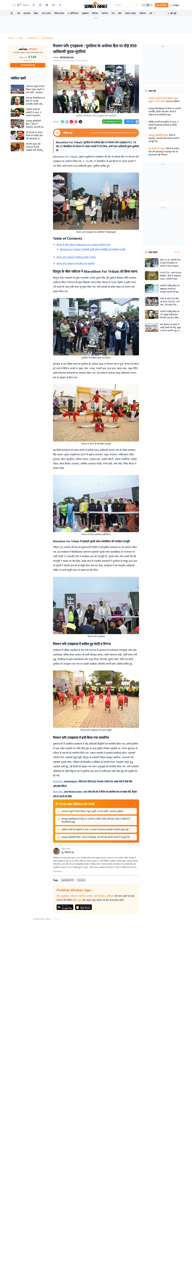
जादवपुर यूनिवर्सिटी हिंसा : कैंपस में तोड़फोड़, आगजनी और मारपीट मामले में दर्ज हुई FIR (95, 837)
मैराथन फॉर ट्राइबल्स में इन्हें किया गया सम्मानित (75, 263)
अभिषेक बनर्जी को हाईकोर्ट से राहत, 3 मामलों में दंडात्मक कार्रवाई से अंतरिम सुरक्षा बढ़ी (95, 829)
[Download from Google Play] (65, 907)
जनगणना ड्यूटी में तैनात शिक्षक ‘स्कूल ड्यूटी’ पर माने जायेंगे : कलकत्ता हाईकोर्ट (92, 811)
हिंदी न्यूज (77, 900)
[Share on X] (80, 121)
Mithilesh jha (67, 57)
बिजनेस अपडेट (86, 896)
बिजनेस (95, 13)
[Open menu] (11, 13)
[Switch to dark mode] (147, 5)
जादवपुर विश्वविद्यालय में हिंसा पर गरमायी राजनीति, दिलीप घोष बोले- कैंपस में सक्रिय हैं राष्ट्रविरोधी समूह (95, 820)
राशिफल (142, 13)
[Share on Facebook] (67, 121)
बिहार (36, 13)
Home (11, 38)
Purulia (81, 880)
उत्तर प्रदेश (46, 13)
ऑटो (120, 13)
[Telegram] (60, 5)
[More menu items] (154, 13)
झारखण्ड (27, 13)
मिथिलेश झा (69, 852)
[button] (96, 89)
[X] (47, 5)
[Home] (96, 5)
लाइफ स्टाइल (130, 13)
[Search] (136, 5)
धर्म (150, 13)
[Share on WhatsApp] (62, 121)
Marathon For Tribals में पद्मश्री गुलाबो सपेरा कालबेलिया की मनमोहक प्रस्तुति (92, 249)
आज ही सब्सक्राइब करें (28, 65)
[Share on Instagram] (76, 121)
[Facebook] (33, 5)
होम (18, 13)
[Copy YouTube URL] (71, 121)
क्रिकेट (101, 896)
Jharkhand (32, 38)
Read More (57, 871)
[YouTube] (53, 5)
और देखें (176, 252)
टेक (113, 13)
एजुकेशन (85, 13)
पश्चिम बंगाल (59, 13)
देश (58, 896)
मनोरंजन (104, 13)
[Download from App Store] (83, 907)
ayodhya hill (67, 880)
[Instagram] (40, 5)
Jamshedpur (47, 38)
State (20, 38)
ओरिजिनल (74, 13)
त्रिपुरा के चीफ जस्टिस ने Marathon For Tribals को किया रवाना (83, 244)
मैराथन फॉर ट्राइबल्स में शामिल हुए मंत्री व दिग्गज (75, 257)
